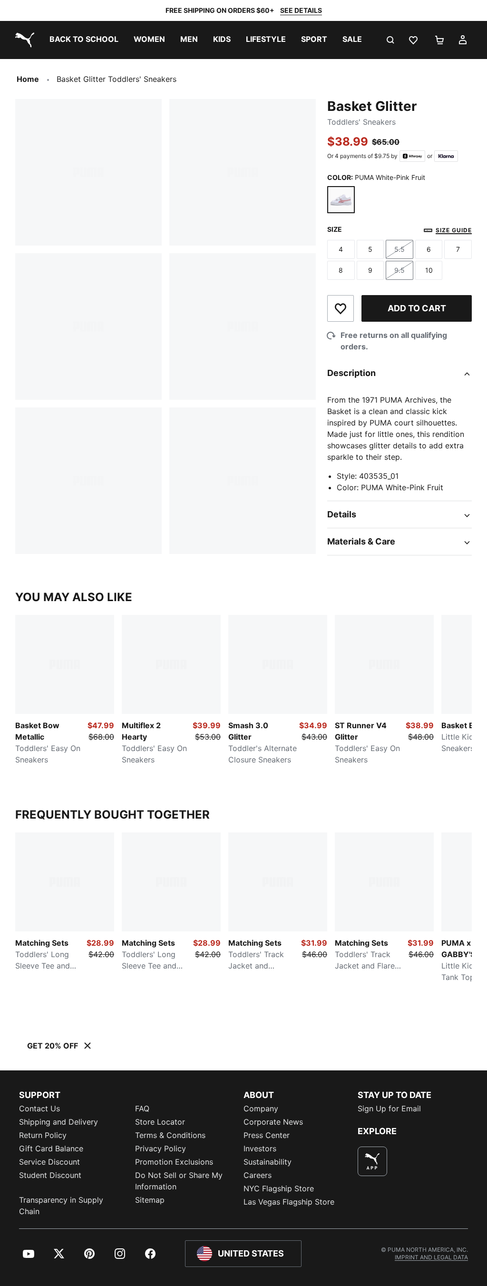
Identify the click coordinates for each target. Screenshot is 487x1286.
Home (28, 79)
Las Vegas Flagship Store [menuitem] (289, 1202)
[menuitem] (84, 40)
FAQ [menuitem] (142, 1108)
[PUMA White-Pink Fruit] (341, 200)
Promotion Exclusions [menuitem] (174, 1162)
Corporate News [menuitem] (273, 1122)
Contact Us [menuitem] (39, 1108)
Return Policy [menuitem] (43, 1135)
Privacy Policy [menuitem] (160, 1148)
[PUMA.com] (22, 39)
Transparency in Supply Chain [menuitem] (61, 1205)
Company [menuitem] (261, 1108)
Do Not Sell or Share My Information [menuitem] (179, 1180)
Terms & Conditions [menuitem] (170, 1135)
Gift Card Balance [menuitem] (51, 1148)
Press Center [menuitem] (267, 1135)
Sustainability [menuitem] (268, 1162)
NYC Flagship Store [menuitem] (279, 1188)
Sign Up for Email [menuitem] (389, 1108)
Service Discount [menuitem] (49, 1162)
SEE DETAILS (301, 10)
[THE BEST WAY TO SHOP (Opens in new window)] (372, 1161)
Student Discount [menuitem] (50, 1175)
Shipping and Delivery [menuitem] (58, 1122)
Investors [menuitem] (260, 1148)
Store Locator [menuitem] (160, 1122)
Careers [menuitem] (258, 1175)
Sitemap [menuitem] (150, 1200)
